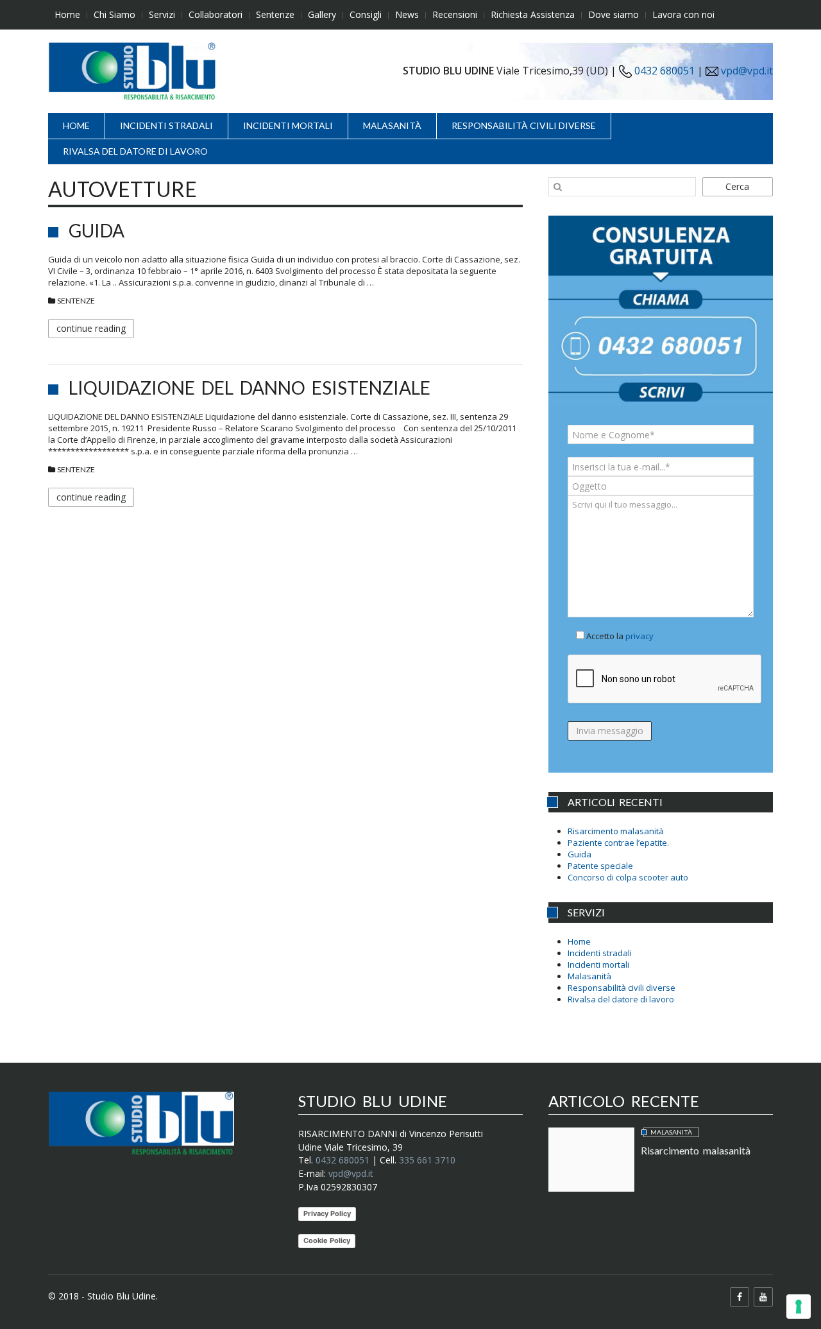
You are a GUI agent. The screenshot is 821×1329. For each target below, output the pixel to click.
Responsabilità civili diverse (524, 125)
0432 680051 (663, 71)
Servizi (162, 14)
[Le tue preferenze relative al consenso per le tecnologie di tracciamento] (798, 1306)
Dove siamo (613, 14)
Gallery (322, 14)
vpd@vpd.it (747, 71)
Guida (96, 230)
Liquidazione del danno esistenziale (249, 388)
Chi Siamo (114, 14)
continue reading (91, 328)
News (407, 14)
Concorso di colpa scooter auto (628, 877)
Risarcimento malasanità (616, 831)
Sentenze (275, 14)
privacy (639, 636)
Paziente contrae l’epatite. (618, 842)
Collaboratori (215, 14)
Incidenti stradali (166, 125)
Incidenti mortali (288, 125)
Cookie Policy (326, 1240)
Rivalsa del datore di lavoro (135, 151)
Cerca (737, 186)
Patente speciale (600, 865)
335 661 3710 (427, 1160)
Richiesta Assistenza (533, 14)
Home (67, 14)
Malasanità (392, 125)
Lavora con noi (683, 14)
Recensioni (454, 14)
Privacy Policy (327, 1213)
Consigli (366, 14)
